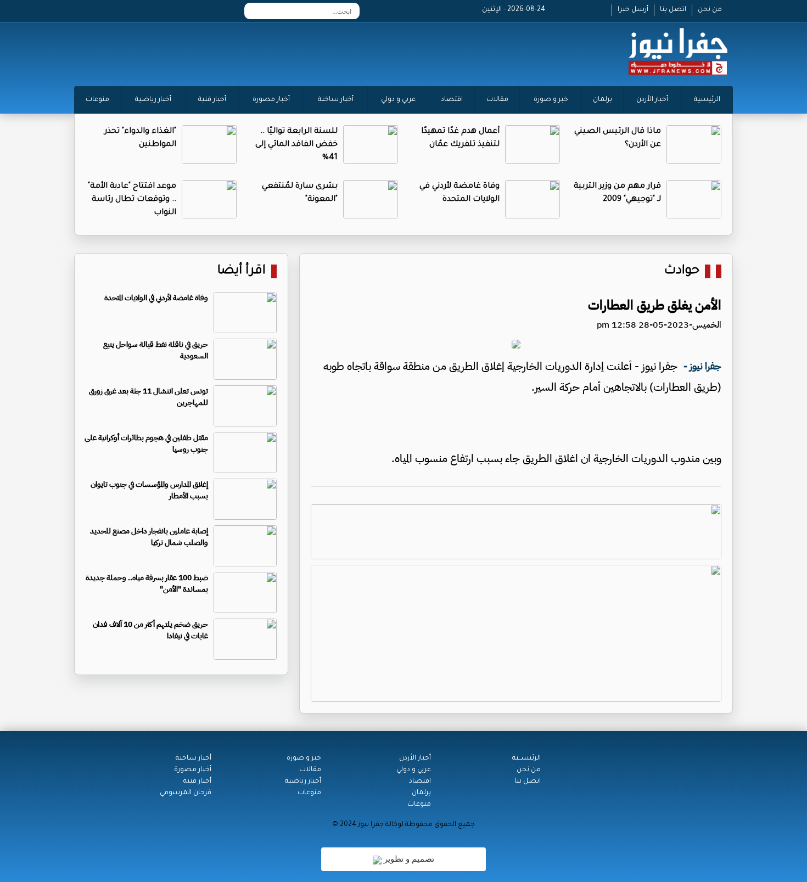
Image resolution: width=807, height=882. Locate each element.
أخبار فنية (212, 100)
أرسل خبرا (633, 10)
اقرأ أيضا (241, 271)
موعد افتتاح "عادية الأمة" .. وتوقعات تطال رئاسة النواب (132, 199)
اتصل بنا (673, 10)
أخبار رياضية (153, 100)
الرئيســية (526, 758)
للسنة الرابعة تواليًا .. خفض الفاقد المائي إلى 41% (296, 144)
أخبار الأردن (652, 100)
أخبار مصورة (271, 100)
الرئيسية (707, 100)
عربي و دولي (398, 100)
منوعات (97, 100)
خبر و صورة (551, 100)
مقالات (497, 100)
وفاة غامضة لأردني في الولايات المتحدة (156, 298)
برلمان (602, 100)
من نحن (710, 10)
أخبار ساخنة (336, 100)
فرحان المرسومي (185, 793)
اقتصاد (452, 100)
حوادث (681, 271)
